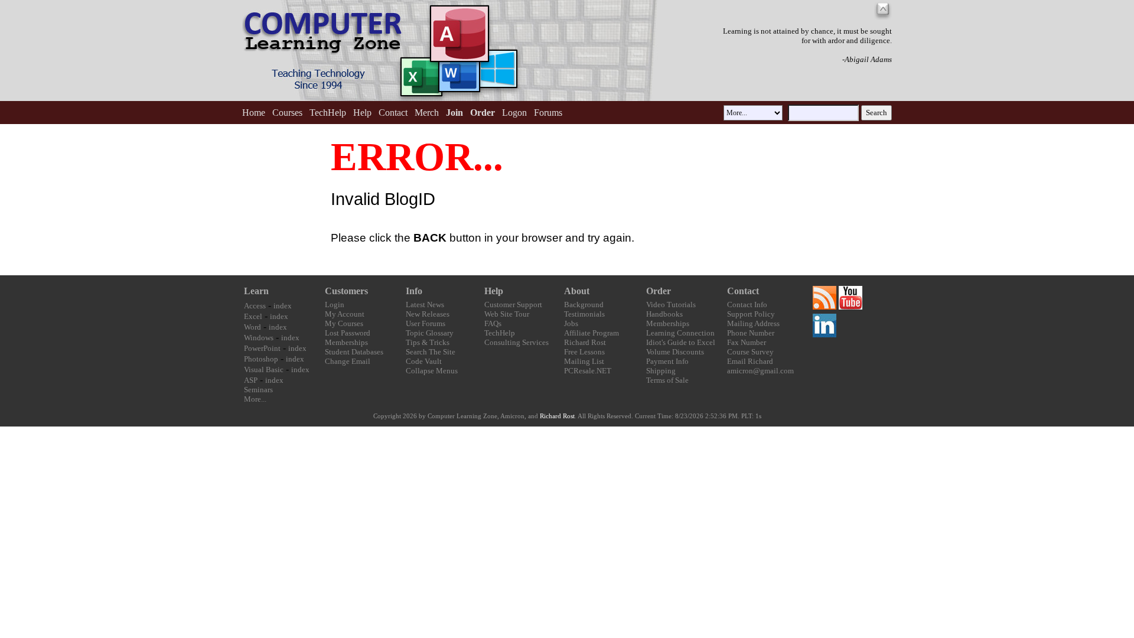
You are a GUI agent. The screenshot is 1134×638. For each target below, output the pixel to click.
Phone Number (750, 332)
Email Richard (750, 361)
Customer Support (513, 304)
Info (414, 291)
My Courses (344, 323)
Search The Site (430, 351)
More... (255, 399)
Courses (287, 113)
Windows (258, 337)
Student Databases (354, 351)
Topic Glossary (430, 332)
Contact (393, 113)
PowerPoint (262, 348)
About (576, 291)
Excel (253, 316)
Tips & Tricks (427, 342)
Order (658, 291)
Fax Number (746, 342)
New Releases (427, 314)
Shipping (661, 370)
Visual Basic (264, 369)
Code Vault (424, 361)
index (282, 305)
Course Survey (750, 351)
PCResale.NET (587, 370)
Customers (346, 291)
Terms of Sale (667, 380)
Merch (427, 113)
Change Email (347, 361)
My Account (344, 314)
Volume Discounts (675, 351)
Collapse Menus (432, 370)
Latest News (425, 304)
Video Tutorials (671, 304)
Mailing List (584, 361)
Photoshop (261, 358)
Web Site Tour (506, 314)
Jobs (571, 323)
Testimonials (584, 314)
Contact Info (747, 304)
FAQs (492, 323)
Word (252, 327)
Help (362, 113)
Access (255, 305)
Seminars (258, 389)
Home (253, 113)
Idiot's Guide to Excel (680, 342)
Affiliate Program (591, 332)
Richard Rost (585, 342)
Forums (548, 113)
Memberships (346, 342)
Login (334, 304)
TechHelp (327, 113)
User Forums (425, 323)
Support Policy (751, 314)
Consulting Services (516, 342)
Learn (256, 291)
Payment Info (667, 361)
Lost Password (347, 332)
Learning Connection (680, 332)
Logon (514, 113)
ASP (251, 380)
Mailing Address (753, 323)
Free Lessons (584, 351)
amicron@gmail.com (760, 370)
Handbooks (664, 314)
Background (584, 304)
